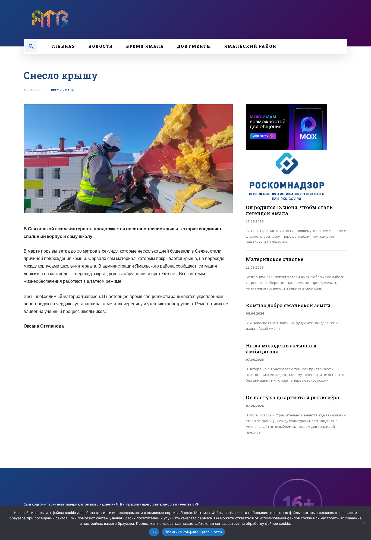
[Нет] (364, 523)
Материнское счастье (274, 259)
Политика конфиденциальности (193, 532)
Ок (154, 532)
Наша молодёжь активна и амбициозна (281, 348)
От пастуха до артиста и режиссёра (292, 397)
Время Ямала (62, 90)
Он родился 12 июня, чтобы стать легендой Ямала (289, 210)
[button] (31, 46)
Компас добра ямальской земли (288, 305)
